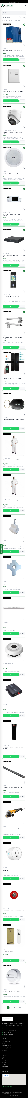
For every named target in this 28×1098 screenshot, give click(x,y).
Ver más (22, 60)
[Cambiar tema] (21, 5)
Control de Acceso (6, 1045)
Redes (3, 1043)
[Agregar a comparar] (24, 45)
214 (20, 1007)
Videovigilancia (6, 1041)
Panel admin (5, 1066)
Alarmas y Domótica (7, 1048)
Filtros (23, 17)
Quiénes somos (6, 1058)
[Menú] (25, 5)
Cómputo (4, 1050)
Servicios (4, 1060)
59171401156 (19, 1)
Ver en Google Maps (7, 1086)
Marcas (4, 1062)
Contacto (4, 1064)
